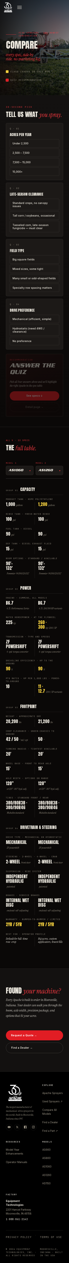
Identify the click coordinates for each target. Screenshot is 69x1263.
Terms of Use (51, 1237)
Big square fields (24, 259)
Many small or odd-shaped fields (34, 278)
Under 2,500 (20, 143)
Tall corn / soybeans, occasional (34, 215)
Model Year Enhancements (14, 1151)
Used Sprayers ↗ (52, 1101)
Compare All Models (49, 1111)
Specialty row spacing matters (32, 287)
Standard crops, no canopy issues (30, 204)
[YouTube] (9, 1127)
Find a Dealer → (22, 1047)
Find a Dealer (50, 1122)
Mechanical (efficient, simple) (32, 319)
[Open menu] (19, 7)
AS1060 (16, 470)
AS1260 (45, 470)
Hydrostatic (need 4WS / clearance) (28, 330)
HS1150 (46, 1183)
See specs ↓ (34, 395)
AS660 (46, 1149)
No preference (22, 341)
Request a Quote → (24, 1035)
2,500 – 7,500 (21, 152)
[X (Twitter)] (17, 1127)
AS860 (46, 1158)
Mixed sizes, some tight (28, 268)
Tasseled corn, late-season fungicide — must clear (31, 226)
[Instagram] (33, 1127)
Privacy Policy (19, 1237)
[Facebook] (25, 1127)
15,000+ (18, 171)
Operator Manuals (16, 1162)
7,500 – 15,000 (22, 162)
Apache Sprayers (52, 1093)
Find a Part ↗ (50, 1130)
